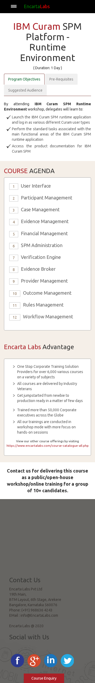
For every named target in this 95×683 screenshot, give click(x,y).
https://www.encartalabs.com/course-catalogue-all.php (48, 445)
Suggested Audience (25, 90)
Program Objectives (24, 79)
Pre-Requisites (61, 79)
